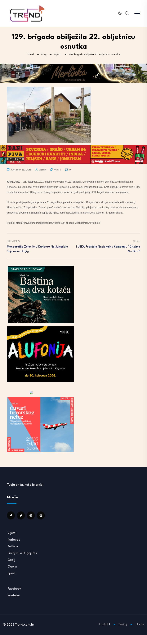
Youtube (13, 595)
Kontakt (104, 624)
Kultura (12, 546)
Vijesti (57, 170)
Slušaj (123, 624)
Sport (11, 573)
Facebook (14, 588)
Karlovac (13, 539)
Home (140, 624)
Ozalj (11, 560)
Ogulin (12, 566)
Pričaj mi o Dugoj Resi (22, 553)
